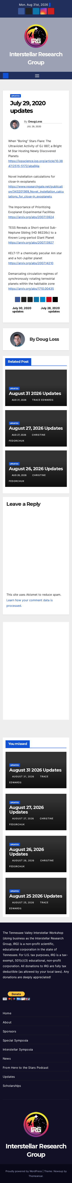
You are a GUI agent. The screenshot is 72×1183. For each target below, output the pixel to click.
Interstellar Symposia (18, 1049)
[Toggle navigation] (37, 75)
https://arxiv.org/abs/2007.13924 (31, 217)
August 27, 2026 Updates (36, 428)
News (7, 1058)
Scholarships (12, 1086)
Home (7, 1013)
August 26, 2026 (23, 860)
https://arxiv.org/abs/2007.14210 (30, 263)
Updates (15, 96)
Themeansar (36, 1175)
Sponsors (9, 1031)
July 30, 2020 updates (21, 310)
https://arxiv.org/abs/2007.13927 (31, 242)
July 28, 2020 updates (50, 310)
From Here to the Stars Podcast (25, 1067)
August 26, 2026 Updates (36, 468)
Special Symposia (15, 1040)
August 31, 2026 (23, 776)
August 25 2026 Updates (35, 896)
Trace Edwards (43, 399)
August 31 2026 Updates (35, 393)
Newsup (58, 1171)
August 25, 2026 (23, 902)
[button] (67, 76)
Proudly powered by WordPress (24, 1171)
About (7, 1022)
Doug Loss (35, 121)
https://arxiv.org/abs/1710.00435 (31, 288)
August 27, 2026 (23, 818)
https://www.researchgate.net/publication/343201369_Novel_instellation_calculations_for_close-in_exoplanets (36, 191)
